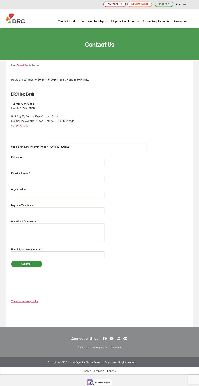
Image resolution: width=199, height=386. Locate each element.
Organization (18, 189)
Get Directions (19, 125)
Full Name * (17, 157)
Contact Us (114, 4)
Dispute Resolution (123, 21)
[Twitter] (111, 338)
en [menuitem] (184, 4)
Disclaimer (116, 347)
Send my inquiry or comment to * (29, 146)
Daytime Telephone (22, 205)
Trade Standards (69, 21)
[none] (185, 4)
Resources (180, 21)
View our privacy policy (24, 301)
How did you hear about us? (26, 249)
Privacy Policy (100, 347)
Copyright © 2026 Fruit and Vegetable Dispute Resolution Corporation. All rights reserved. (92, 362)
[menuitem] (185, 4)
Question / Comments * (24, 221)
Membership (96, 21)
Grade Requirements (156, 21)
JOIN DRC (164, 4)
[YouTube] (125, 338)
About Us (22, 64)
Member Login (139, 4)
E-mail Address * (20, 173)
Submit (26, 264)
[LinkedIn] (118, 338)
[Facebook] (105, 338)
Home (13, 64)
